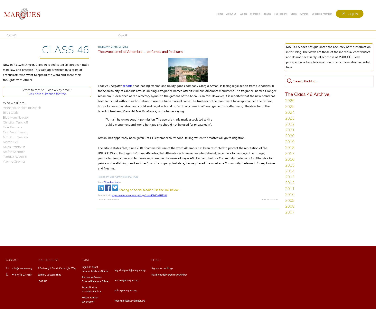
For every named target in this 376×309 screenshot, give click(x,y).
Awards (304, 14)
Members (255, 14)
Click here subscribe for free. (47, 94)
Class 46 (11, 35)
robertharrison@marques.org (130, 301)
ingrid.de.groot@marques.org (130, 270)
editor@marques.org (125, 291)
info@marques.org (22, 268)
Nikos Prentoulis (14, 147)
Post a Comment (269, 200)
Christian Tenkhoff (15, 122)
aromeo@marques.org (126, 280)
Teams (267, 14)
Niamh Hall (10, 142)
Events (243, 14)
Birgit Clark (10, 112)
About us (231, 14)
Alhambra (109, 182)
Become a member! (322, 14)
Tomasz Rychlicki (15, 157)
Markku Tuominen (15, 137)
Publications (280, 14)
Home (219, 14)
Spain (117, 182)
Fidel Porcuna (12, 127)
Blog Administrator (16, 117)
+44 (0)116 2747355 (22, 275)
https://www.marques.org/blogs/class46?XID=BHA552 (139, 195)
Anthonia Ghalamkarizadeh (22, 108)
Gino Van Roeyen (15, 132)
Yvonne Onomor (14, 161)
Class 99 (122, 35)
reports (128, 86)
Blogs (294, 14)
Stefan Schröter (14, 152)
